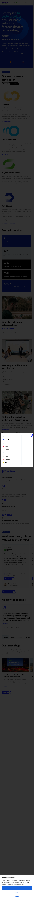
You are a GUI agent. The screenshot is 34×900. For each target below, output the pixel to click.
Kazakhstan (8, 453)
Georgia (7, 450)
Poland (6, 446)
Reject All (17, 896)
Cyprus (6, 456)
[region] (17, 887)
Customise (17, 892)
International (8, 440)
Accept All (17, 888)
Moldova (7, 463)
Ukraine (7, 443)
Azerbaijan (7, 459)
